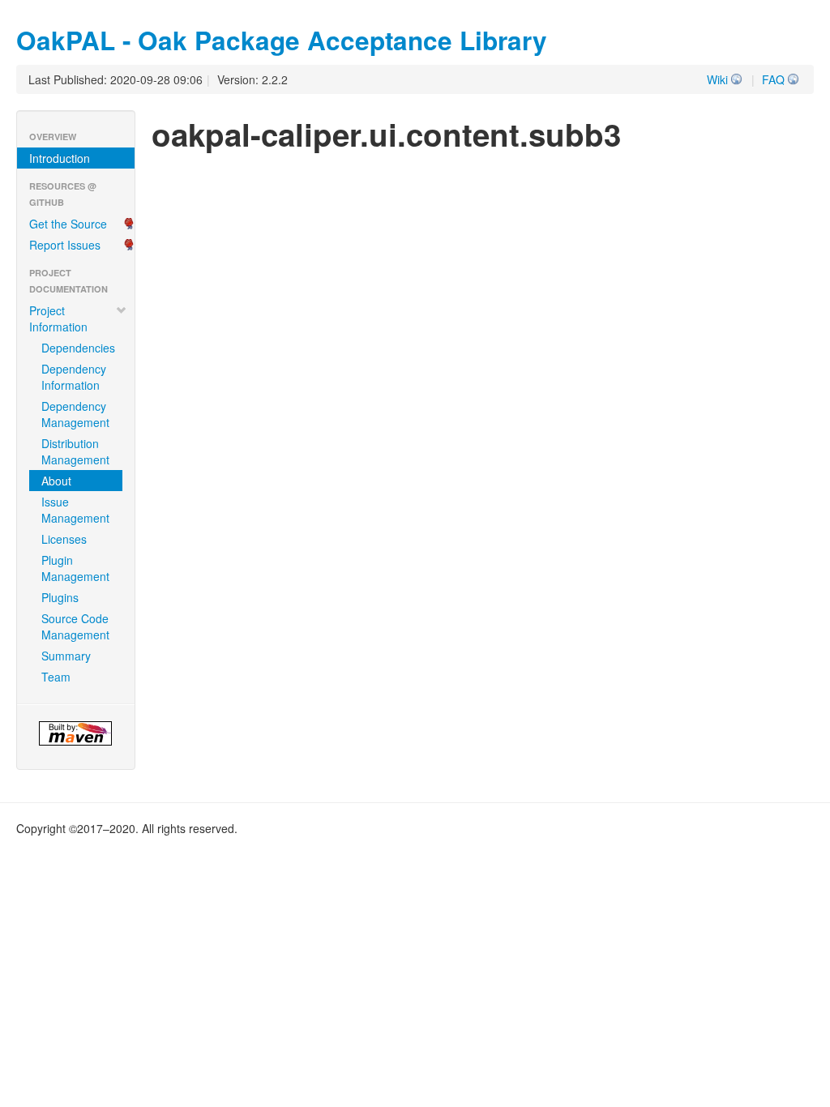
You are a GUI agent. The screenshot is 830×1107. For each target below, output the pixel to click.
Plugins (60, 597)
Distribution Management (75, 451)
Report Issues (65, 245)
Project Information (58, 318)
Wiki (717, 79)
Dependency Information (73, 377)
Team (56, 677)
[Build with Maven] (76, 733)
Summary (66, 656)
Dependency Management (75, 414)
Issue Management (75, 510)
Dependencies (78, 348)
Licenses (64, 539)
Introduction (59, 158)
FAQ (773, 79)
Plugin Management (75, 568)
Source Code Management (75, 626)
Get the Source (68, 224)
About (56, 480)
